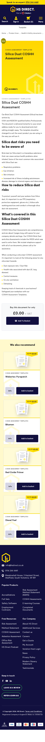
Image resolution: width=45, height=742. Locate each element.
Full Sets (6, 599)
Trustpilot (22, 27)
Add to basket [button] (27, 391)
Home (4, 33)
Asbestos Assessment (11, 636)
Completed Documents (28, 608)
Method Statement (10, 628)
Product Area (14, 33)
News (25, 653)
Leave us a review (12, 688)
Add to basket (24, 321)
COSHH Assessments (32, 599)
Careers (26, 636)
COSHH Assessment (11, 632)
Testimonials (28, 668)
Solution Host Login (31, 649)
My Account (27, 645)
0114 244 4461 (32, 2)
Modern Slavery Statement (29, 662)
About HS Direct (29, 624)
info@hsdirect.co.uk (14, 565)
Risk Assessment (9, 624)
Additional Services (31, 628)
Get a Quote (28, 640)
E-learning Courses (31, 603)
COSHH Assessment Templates (14, 295)
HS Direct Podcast (10, 647)
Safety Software (9, 603)
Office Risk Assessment (7, 641)
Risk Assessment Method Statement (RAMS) (31, 592)
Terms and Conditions (33, 711)
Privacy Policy (28, 657)
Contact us (27, 632)
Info (10, 391)
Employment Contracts (7, 608)
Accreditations (8, 595)
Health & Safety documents (31, 33)
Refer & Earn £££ (11, 695)
